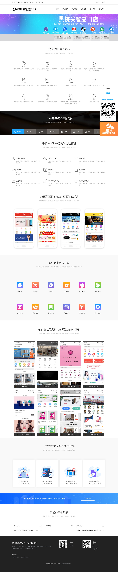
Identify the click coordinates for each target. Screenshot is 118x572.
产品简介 (65, 9)
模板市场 (74, 9)
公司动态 (92, 9)
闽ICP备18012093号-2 (66, 563)
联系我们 (102, 9)
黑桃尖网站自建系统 (25, 557)
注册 (103, 2)
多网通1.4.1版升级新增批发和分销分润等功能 (90, 531)
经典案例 (83, 9)
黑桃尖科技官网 (15, 557)
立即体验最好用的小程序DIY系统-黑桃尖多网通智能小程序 (57, 499)
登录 (97, 2)
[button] (59, 37)
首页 (57, 9)
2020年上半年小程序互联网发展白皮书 (27, 530)
